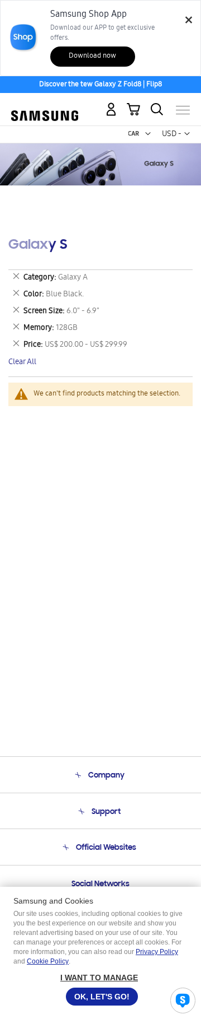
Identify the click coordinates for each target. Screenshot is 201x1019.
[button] (148, 134)
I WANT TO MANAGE (99, 977)
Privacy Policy (157, 952)
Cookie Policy (48, 961)
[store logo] (44, 105)
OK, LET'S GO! (102, 996)
